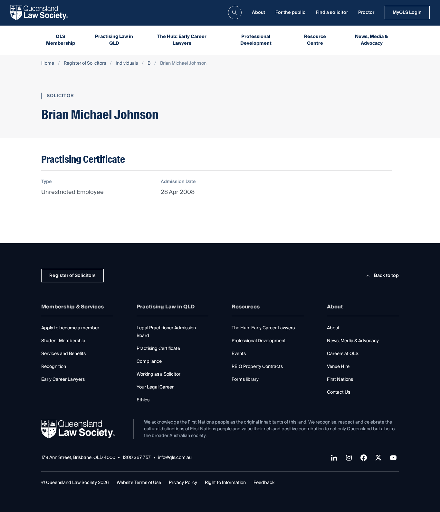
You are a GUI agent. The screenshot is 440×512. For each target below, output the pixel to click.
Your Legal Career (155, 387)
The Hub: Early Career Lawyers (181, 40)
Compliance (149, 361)
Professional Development (256, 40)
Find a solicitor (332, 12)
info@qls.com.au (175, 457)
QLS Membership (60, 40)
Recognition (53, 366)
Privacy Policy (183, 483)
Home (47, 63)
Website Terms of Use (139, 483)
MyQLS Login (407, 12)
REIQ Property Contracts (257, 366)
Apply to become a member (70, 328)
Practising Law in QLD (114, 40)
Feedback (263, 483)
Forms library (245, 379)
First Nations (340, 379)
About (258, 12)
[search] (235, 12)
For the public (290, 12)
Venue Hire (338, 366)
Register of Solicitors (85, 63)
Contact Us (338, 392)
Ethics (143, 400)
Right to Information (225, 483)
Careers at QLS (343, 354)
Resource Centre (315, 40)
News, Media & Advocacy (371, 40)
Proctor (366, 12)
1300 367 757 (136, 457)
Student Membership (63, 341)
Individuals (127, 63)
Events (239, 354)
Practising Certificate (158, 348)
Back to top (386, 275)
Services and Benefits (63, 354)
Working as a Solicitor (158, 374)
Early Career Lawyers (63, 379)
